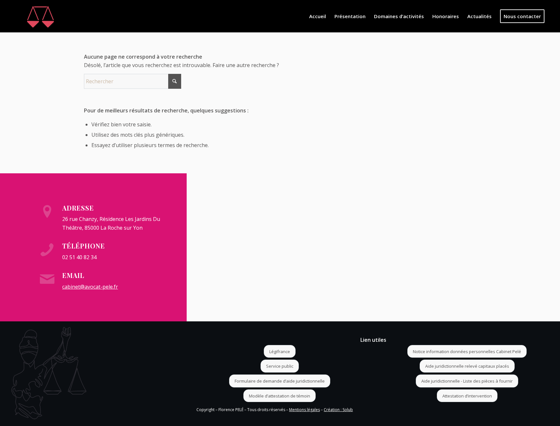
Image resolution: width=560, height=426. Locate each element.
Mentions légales (304, 409)
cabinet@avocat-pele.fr (90, 286)
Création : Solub (338, 409)
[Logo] (40, 16)
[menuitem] (317, 16)
